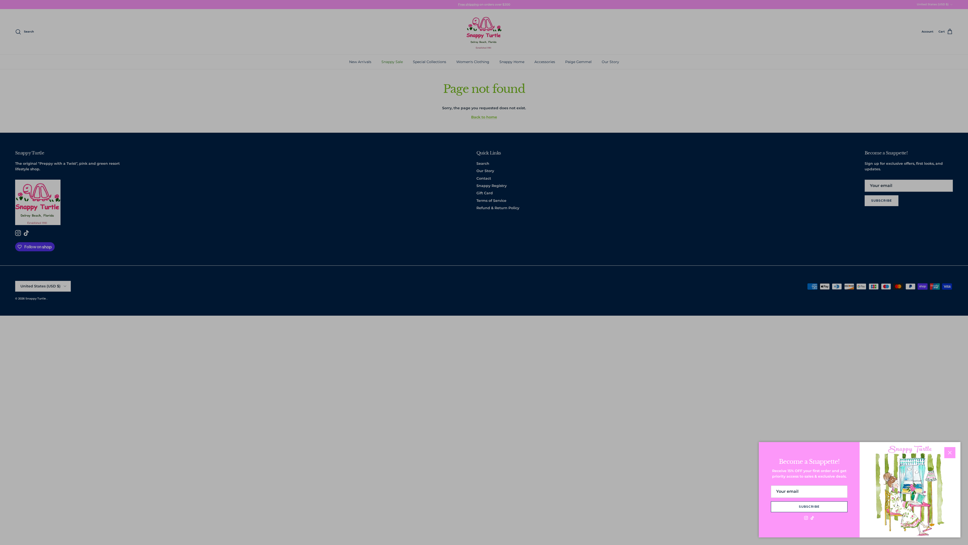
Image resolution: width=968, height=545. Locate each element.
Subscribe (809, 506)
